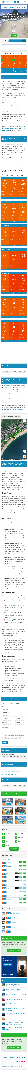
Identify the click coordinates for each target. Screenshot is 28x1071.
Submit (5, 742)
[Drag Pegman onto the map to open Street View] (24, 456)
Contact (24, 1065)
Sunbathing (4, 722)
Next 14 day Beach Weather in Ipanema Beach (13, 380)
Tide (17, 175)
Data (20, 1065)
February (9, 866)
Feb (7, 756)
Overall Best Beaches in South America (11, 771)
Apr (14, 756)
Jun (21, 756)
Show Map (4, 416)
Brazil (16, 6)
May (18, 756)
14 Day (22, 175)
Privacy (8, 1066)
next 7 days (22, 126)
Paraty (20, 371)
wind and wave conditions (9, 128)
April (8, 873)
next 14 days (5, 130)
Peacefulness (18, 722)
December (9, 903)
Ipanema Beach (15, 913)
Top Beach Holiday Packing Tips (14, 999)
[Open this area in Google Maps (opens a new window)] (3, 459)
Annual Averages (6, 859)
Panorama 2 (17, 416)
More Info (14, 849)
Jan (4, 756)
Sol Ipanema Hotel (10, 612)
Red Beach (13, 922)
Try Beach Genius (14, 951)
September (9, 892)
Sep (20, 57)
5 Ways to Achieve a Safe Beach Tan (15, 1018)
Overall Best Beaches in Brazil (9, 768)
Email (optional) (5, 712)
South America (10, 6)
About (17, 1065)
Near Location (18, 40)
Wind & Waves (10, 175)
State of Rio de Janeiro (9, 7)
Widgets (12, 1066)
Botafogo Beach (15, 927)
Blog (3, 980)
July (8, 884)
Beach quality (5, 718)
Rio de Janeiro (20, 7)
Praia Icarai (14, 931)
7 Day (3, 174)
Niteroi (14, 371)
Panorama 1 (10, 416)
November (9, 899)
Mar (11, 756)
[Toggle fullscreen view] (24, 420)
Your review (5, 727)
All (24, 40)
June (8, 881)
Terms (25, 459)
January (8, 862)
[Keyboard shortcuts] (10, 459)
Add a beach (21, 1066)
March (8, 870)
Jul (7, 57)
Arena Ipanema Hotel (10, 619)
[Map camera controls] (24, 451)
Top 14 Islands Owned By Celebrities (15, 1013)
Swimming (17, 718)
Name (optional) (5, 706)
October (9, 895)
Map (14, 35)
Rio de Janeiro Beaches (16, 917)
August (8, 888)
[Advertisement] (14, 353)
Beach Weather (11, 1065)
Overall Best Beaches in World (9, 774)
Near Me (11, 40)
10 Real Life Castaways (12, 1004)
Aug (14, 57)
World (3, 6)
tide (20, 128)
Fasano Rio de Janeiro (10, 605)
